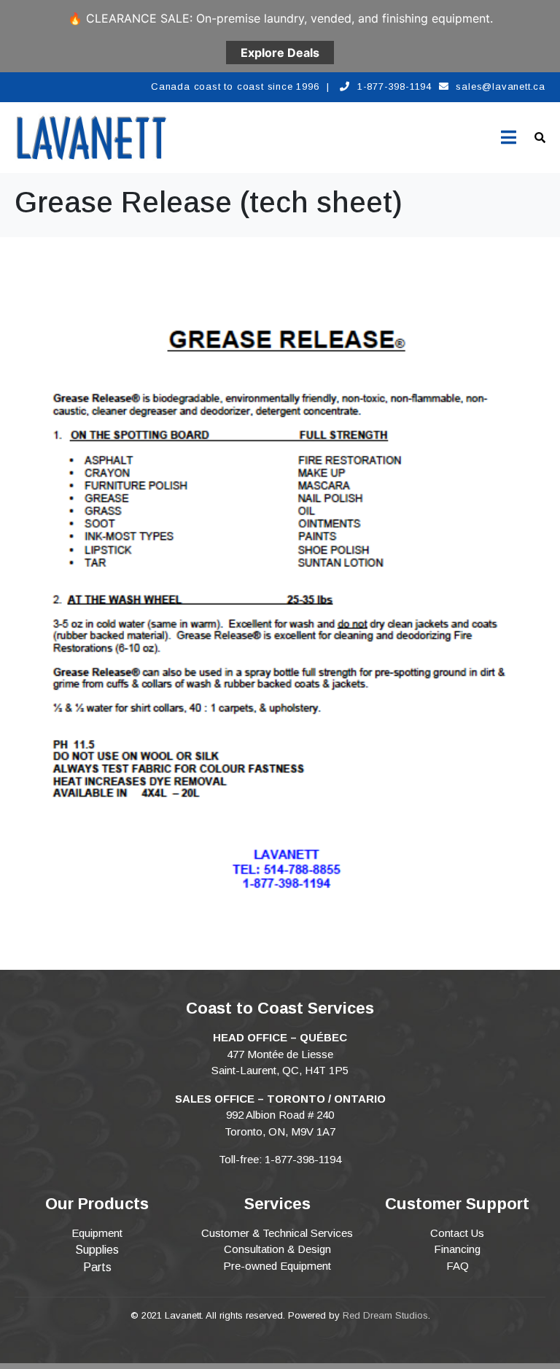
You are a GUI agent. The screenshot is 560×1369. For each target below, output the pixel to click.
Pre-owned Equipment (277, 1266)
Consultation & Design (277, 1249)
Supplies (97, 1249)
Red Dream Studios (385, 1315)
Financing (457, 1249)
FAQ (457, 1266)
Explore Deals (280, 52)
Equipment (96, 1233)
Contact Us (457, 1233)
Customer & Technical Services (277, 1233)
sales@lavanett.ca (500, 86)
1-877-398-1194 (394, 86)
